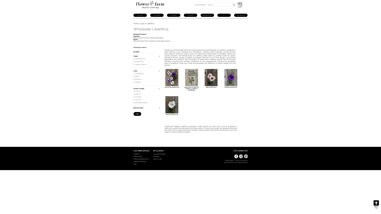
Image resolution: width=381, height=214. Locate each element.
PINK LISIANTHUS (211, 87)
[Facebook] (236, 156)
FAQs (135, 164)
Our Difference (200, 5)
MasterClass (241, 15)
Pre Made (190, 15)
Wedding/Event (207, 15)
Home (136, 23)
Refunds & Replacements (141, 159)
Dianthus (136, 36)
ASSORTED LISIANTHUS (172, 87)
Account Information (159, 154)
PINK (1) (137, 76)
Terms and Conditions (242, 160)
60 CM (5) (138, 97)
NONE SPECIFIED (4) (141, 102)
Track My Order (137, 156)
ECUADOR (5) (139, 61)
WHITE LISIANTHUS (172, 114)
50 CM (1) (138, 91)
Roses (135, 39)
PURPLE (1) (138, 79)
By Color (140, 15)
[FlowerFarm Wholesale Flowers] (150, 10)
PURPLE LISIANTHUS (231, 87)
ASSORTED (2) (139, 73)
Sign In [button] (210, 5)
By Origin (174, 15)
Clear (137, 114)
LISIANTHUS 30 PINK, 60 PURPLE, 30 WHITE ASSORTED (191, 88)
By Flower (157, 15)
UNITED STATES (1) (141, 64)
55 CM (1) (138, 94)
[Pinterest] (246, 155)
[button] (240, 5)
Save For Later (157, 159)
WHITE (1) (138, 82)
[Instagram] (241, 156)
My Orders (156, 156)
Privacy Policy (229, 160)
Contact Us (136, 154)
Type (142, 23)
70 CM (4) (138, 100)
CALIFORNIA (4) (140, 59)
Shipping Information (139, 161)
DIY (224, 15)
